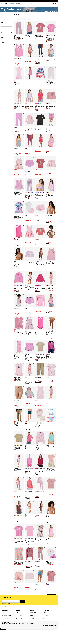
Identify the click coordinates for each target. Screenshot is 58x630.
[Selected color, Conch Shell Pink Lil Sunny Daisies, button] (14, 491)
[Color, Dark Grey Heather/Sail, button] (26, 491)
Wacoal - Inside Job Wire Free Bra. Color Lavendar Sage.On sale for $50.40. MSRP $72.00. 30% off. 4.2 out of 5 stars (40, 188)
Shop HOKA (51, 11)
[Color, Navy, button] (42, 468)
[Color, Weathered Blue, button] (16, 515)
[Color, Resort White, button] (17, 355)
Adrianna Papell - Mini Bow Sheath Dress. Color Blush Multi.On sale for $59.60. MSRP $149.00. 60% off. (19, 464)
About (3, 612)
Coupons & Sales (5, 619)
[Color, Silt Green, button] (49, 103)
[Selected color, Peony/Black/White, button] (36, 515)
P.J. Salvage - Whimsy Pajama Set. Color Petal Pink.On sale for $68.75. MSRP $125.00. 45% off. (51, 281)
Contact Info (18, 613)
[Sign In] (54, 3)
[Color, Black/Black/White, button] (39, 515)
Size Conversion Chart (33, 612)
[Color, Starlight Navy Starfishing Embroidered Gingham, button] (16, 308)
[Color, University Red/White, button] (37, 262)
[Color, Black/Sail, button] (31, 491)
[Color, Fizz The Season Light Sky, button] (16, 103)
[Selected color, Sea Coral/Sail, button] (25, 491)
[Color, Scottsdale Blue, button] (42, 355)
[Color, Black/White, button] (19, 58)
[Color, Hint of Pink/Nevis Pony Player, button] (26, 561)
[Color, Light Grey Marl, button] (39, 468)
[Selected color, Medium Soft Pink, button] (25, 215)
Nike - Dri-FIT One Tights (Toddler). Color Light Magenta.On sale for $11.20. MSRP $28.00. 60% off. (19, 122)
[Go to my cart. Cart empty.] (56, 3)
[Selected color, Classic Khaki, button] (36, 355)
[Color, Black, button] (54, 35)
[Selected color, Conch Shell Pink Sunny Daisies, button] (25, 515)
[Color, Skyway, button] (49, 81)
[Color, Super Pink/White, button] (32, 468)
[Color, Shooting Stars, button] (42, 423)
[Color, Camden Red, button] (17, 446)
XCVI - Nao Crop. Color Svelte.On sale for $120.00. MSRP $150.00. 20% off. (40, 557)
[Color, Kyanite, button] (17, 515)
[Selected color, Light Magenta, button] (14, 127)
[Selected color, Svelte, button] (36, 561)
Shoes (44, 618)
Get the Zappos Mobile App (6, 615)
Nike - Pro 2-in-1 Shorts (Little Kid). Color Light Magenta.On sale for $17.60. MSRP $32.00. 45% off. (30, 304)
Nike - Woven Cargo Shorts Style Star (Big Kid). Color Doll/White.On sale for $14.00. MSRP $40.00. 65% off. (30, 258)
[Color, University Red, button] (16, 539)
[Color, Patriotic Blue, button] (16, 81)
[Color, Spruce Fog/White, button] (19, 285)
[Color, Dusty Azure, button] (39, 355)
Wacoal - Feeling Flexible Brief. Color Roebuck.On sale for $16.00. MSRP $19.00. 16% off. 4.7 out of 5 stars (19, 396)
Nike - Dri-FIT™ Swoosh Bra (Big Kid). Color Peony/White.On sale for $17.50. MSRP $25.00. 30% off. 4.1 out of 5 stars (40, 258)
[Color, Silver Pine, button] (49, 331)
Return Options (18, 619)
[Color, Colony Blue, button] (51, 81)
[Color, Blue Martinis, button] (37, 584)
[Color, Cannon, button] (20, 58)
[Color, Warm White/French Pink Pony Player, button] (31, 561)
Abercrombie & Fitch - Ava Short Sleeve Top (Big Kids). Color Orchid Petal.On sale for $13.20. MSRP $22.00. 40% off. (51, 373)
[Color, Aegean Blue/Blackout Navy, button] (26, 468)
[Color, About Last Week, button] (16, 148)
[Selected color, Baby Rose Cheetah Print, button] (36, 491)
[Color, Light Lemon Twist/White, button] (16, 58)
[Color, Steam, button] (48, 35)
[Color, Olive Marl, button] (40, 468)
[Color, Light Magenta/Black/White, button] (37, 515)
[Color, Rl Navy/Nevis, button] (37, 446)
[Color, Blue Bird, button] (49, 285)
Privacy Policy (32, 623)
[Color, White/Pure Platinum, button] (40, 262)
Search (32, 3)
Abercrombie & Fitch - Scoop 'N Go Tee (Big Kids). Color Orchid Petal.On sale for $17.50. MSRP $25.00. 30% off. (40, 122)
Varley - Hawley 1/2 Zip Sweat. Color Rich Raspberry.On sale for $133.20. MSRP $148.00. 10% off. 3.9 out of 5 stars (40, 464)
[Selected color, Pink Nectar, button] (14, 35)
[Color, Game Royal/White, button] (32, 192)
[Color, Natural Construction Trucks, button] (42, 491)
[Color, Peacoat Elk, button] (37, 491)
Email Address (5, 601)
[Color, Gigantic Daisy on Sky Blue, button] (37, 423)
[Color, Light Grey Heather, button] (39, 239)
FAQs (17, 612)
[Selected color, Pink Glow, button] (14, 239)
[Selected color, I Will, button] (14, 148)
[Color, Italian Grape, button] (39, 192)
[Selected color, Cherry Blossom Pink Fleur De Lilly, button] (25, 377)
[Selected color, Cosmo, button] (25, 423)
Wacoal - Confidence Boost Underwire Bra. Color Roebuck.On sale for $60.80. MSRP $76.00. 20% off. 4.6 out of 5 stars (51, 212)
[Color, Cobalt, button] (51, 285)
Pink (28, 19)
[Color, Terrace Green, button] (37, 103)
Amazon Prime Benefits (6, 616)
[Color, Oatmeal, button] (48, 103)
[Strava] (8, 607)
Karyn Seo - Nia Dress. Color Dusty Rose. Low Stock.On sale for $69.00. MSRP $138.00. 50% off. (51, 396)
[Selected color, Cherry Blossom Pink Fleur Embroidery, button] (25, 446)
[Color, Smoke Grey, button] (32, 539)
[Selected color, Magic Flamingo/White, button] (14, 58)
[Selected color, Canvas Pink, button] (25, 561)
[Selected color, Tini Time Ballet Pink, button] (14, 103)
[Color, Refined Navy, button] (17, 423)
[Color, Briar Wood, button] (37, 561)
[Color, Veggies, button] (36, 423)
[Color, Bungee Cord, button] (51, 331)
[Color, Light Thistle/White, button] (39, 262)
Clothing (20, 19)
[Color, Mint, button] (48, 285)
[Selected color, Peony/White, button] (36, 262)
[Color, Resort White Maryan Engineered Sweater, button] (26, 446)
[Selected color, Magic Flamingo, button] (47, 35)
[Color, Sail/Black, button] (28, 491)
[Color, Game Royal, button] (31, 539)
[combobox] (19, 3)
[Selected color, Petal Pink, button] (47, 285)
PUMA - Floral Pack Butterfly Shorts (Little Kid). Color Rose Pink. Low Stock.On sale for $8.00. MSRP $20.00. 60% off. (19, 580)
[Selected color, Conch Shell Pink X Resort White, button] (14, 308)
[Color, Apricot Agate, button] (20, 539)
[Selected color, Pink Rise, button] (25, 539)
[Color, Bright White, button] (37, 400)
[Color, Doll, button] (51, 35)
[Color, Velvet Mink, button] (39, 561)
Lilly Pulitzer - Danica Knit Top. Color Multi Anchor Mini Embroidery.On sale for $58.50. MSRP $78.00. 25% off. (30, 31)
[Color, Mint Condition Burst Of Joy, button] (40, 103)
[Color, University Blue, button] (21, 539)
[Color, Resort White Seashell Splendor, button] (16, 355)
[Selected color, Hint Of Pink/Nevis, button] (36, 446)
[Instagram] (3, 607)
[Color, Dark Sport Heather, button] (37, 377)
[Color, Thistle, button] (37, 215)
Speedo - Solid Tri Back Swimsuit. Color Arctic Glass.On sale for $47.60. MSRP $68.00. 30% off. (51, 441)
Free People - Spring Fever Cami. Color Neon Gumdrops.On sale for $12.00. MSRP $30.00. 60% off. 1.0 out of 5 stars (51, 304)
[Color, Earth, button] (19, 515)
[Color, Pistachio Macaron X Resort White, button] (26, 377)
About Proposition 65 (19, 618)
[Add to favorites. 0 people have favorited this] (23, 22)
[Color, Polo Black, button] (39, 377)
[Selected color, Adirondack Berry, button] (36, 239)
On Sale (24, 19)
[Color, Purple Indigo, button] (40, 192)
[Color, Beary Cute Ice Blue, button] (20, 103)
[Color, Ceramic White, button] (16, 423)
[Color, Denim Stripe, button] (39, 491)
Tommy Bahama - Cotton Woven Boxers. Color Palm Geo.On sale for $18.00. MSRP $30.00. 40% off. (40, 580)
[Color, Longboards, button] (43, 423)
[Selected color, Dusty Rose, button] (47, 103)
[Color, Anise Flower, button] (26, 331)
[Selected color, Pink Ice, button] (36, 285)
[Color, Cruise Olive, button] (37, 239)
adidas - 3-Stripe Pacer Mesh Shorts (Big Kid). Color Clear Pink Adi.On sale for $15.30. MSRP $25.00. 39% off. (30, 580)
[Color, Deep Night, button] (17, 539)
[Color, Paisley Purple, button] (40, 285)
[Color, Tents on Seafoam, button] (40, 423)
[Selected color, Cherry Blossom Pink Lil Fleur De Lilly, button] (14, 355)
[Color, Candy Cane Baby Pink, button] (17, 103)
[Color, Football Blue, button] (28, 539)
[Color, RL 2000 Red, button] (43, 355)
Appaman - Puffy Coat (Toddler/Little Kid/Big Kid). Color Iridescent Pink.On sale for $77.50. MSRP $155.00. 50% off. (30, 396)
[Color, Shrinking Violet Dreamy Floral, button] (43, 491)
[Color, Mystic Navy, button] (29, 171)
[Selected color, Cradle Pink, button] (47, 81)
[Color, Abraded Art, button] (17, 148)
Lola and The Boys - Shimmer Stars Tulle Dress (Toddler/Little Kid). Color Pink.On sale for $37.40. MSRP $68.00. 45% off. (19, 188)
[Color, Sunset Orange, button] (48, 192)
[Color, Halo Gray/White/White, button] (29, 468)
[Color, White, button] (52, 35)
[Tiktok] (5, 607)
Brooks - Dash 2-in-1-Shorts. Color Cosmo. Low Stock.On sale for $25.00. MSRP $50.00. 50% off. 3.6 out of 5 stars (30, 419)
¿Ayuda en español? (19, 615)
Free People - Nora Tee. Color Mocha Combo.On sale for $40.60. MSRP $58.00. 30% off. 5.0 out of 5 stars (51, 235)
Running (45, 616)
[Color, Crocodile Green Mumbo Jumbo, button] (16, 491)
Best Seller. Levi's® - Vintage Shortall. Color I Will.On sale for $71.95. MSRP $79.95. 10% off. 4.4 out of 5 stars (19, 144)
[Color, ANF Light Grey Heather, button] (48, 377)
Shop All (55, 11)
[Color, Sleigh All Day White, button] (19, 103)
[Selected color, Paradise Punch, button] (36, 103)
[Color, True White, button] (21, 515)
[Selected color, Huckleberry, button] (14, 515)
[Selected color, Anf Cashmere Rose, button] (14, 331)
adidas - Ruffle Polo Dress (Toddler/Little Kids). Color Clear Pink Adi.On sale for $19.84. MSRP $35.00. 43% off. (19, 77)
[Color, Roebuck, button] (37, 192)
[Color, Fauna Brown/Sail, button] (29, 491)
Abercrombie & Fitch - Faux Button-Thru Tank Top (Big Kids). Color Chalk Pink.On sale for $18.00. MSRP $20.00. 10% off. (40, 396)
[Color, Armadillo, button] (20, 446)
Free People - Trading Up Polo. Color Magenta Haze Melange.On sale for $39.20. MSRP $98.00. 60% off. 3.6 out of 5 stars (51, 350)
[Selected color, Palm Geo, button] (36, 584)
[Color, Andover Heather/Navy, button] (28, 561)
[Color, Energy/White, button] (17, 285)
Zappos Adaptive (46, 619)
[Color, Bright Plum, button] (39, 285)
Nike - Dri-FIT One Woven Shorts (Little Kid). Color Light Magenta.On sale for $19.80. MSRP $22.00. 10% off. (30, 166)
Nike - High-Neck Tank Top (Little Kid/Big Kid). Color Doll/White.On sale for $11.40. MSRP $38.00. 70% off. (30, 100)
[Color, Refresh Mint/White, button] (31, 468)
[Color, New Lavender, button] (16, 331)
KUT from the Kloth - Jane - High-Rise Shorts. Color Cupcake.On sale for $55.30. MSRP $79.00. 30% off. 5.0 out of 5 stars (51, 122)
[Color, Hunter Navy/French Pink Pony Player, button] (29, 561)
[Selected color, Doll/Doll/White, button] (25, 192)
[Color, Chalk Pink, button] (47, 377)
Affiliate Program (32, 613)
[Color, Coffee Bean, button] (37, 468)
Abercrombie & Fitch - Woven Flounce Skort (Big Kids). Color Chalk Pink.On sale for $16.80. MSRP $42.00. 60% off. (51, 166)
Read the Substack (33, 0)
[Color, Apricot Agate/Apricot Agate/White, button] (26, 192)
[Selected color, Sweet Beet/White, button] (25, 148)
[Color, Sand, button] (42, 192)
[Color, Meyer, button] (20, 515)
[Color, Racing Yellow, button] (19, 446)
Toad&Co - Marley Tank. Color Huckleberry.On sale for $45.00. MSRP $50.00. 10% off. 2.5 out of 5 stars (19, 511)
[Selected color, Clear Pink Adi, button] (14, 81)
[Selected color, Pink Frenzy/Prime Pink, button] (25, 468)
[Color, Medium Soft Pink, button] (49, 35)
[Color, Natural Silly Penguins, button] (40, 491)
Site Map (31, 615)
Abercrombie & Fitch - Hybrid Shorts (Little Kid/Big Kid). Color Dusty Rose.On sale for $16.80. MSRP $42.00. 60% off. (51, 100)
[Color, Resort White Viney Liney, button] (26, 515)
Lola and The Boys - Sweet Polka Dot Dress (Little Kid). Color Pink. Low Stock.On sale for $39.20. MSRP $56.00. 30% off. (30, 235)
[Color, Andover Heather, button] (37, 355)
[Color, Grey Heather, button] (48, 81)
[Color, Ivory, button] (48, 355)
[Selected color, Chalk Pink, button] (36, 400)
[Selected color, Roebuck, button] (14, 262)
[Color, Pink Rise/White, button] (31, 192)
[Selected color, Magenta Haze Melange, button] (47, 355)
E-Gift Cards (32, 618)
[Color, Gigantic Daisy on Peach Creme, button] (39, 423)
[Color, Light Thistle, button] (16, 239)
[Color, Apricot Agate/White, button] (26, 103)
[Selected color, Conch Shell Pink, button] (47, 192)
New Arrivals (46, 615)
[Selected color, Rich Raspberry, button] (36, 468)
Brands (45, 612)
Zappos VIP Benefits (5, 618)
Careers (3, 613)
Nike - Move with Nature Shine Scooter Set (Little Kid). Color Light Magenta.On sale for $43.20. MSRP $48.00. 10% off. (51, 557)
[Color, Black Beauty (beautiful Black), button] (16, 35)
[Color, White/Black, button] (17, 58)
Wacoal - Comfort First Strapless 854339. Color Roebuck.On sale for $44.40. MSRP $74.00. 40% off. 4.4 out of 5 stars (19, 258)
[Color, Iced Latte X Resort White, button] (17, 308)
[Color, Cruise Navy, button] (40, 377)
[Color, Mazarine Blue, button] (48, 584)
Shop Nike (46, 11)
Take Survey (32, 616)
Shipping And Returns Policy (20, 616)
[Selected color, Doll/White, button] (25, 103)
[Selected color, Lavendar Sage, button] (36, 192)
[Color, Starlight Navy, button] (39, 103)
